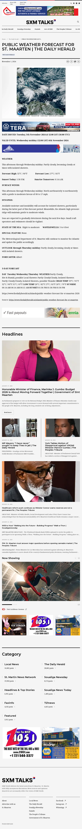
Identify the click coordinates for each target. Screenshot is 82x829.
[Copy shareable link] (67, 61)
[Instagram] (76, 3)
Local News (33, 801)
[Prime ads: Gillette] (41, 625)
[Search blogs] (71, 3)
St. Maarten (6, 807)
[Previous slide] (75, 558)
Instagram (60, 804)
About (4, 801)
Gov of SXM (48, 29)
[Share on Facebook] (71, 61)
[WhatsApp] (79, 3)
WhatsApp (60, 807)
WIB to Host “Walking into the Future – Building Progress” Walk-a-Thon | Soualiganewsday (34, 527)
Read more (9, 412)
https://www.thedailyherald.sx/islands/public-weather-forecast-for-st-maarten (43, 300)
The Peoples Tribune (64, 29)
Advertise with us (8, 804)
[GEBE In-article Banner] (41, 149)
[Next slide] (79, 558)
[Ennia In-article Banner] (41, 313)
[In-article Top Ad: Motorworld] (41, 127)
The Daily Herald (7, 29)
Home (4, 39)
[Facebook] (74, 3)
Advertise (4, 3)
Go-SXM (78, 29)
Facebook (59, 801)
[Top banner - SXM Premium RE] (41, 11)
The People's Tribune (37, 814)
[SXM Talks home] (41, 21)
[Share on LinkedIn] (78, 61)
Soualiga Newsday (24, 29)
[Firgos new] (68, 625)
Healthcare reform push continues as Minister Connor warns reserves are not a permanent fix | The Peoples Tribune (37, 509)
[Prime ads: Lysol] (14, 625)
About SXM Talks (13, 3)
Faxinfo (37, 29)
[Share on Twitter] (75, 61)
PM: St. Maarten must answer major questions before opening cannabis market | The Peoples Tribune (40, 544)
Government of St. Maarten (39, 818)
